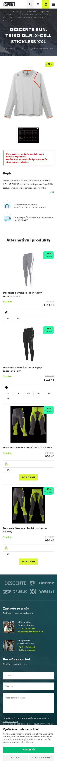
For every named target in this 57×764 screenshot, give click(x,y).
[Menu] (53, 4)
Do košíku (28, 477)
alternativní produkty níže (34, 159)
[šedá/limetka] (6, 464)
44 (18, 318)
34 (8, 318)
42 (39, 393)
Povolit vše (28, 749)
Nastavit (15, 758)
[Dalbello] (15, 592)
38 (18, 393)
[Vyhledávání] (30, 4)
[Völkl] (42, 591)
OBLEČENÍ (31, 11)
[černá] (6, 387)
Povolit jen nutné (42, 758)
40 (28, 393)
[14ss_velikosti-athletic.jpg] (28, 135)
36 (8, 393)
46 (8, 398)
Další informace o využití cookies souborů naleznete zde (27, 740)
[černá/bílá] (6, 312)
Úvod (5, 11)
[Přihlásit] (38, 4)
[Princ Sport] (9, 4)
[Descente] (15, 583)
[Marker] (42, 583)
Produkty (17, 11)
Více (52, 192)
